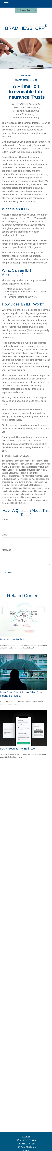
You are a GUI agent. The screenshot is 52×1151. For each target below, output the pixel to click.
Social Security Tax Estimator (18, 748)
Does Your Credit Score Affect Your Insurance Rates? (21, 694)
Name (5, 519)
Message (6, 550)
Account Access (28, 10)
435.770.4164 (30, 1140)
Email (5, 534)
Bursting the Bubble (12, 639)
